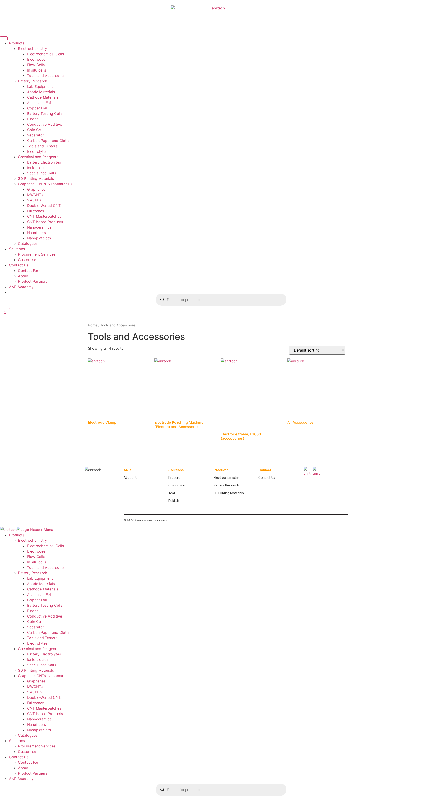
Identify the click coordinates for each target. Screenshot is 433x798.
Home (92, 325)
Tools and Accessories (46, 75)
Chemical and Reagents (38, 157)
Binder (32, 119)
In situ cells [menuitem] (36, 562)
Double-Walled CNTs (44, 205)
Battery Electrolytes (44, 162)
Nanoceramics (39, 227)
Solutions (17, 249)
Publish (173, 501)
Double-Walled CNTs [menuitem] (44, 697)
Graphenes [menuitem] (36, 681)
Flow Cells (36, 64)
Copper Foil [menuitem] (37, 600)
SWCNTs (34, 200)
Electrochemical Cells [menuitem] (45, 546)
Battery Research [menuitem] (32, 573)
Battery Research (32, 81)
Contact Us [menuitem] (18, 757)
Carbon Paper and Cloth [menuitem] (48, 632)
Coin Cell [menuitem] (35, 621)
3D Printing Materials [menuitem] (36, 670)
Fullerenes (35, 211)
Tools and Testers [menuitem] (42, 638)
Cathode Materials (42, 97)
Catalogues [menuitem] (27, 735)
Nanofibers (36, 232)
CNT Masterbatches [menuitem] (44, 708)
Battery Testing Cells (44, 113)
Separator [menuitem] (35, 627)
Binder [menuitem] (32, 610)
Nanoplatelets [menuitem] (39, 730)
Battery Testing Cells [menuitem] (44, 605)
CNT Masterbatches (44, 216)
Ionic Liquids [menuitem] (37, 659)
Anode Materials (41, 92)
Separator (35, 135)
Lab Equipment (40, 86)
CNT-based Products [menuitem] (45, 713)
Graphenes (36, 189)
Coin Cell (35, 129)
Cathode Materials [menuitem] (42, 589)
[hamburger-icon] (4, 38)
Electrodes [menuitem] (36, 551)
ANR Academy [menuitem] (21, 778)
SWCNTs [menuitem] (34, 692)
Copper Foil (37, 108)
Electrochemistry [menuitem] (32, 540)
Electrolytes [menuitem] (37, 643)
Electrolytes (37, 151)
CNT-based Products (45, 222)
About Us (130, 478)
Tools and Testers (42, 146)
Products (16, 43)
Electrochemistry (32, 48)
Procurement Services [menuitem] (36, 746)
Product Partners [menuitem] (32, 773)
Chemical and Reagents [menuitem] (38, 648)
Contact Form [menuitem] (29, 762)
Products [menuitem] (16, 535)
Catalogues (27, 243)
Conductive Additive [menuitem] (44, 616)
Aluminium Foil (39, 102)
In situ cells (36, 70)
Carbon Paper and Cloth (48, 140)
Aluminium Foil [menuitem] (39, 594)
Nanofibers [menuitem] (36, 724)
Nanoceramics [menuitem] (39, 719)
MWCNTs (35, 194)
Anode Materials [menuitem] (41, 583)
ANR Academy (21, 287)
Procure (174, 478)
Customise (27, 259)
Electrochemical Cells (45, 54)
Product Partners (32, 281)
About (23, 276)
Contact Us (18, 265)
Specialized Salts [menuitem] (41, 665)
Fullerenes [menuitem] (35, 703)
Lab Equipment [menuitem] (40, 578)
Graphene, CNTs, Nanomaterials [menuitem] (45, 675)
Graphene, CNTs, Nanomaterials (45, 184)
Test (171, 493)
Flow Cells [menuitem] (36, 556)
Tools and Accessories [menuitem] (46, 567)
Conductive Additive (44, 124)
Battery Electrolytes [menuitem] (44, 654)
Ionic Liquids (37, 167)
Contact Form (29, 270)
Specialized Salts (41, 173)
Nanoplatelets (39, 238)
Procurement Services (36, 254)
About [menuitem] (23, 768)
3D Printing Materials (36, 178)
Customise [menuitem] (27, 751)
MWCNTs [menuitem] (35, 686)
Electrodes (36, 59)
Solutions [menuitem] (17, 740)
